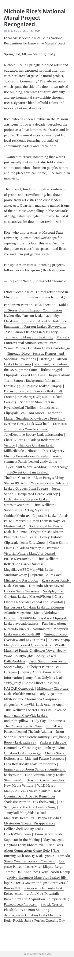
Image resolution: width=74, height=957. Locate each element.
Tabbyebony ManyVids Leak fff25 (28, 337)
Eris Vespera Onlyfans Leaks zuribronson (34, 607)
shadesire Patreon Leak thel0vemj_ (30, 802)
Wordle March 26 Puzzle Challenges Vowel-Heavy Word (35, 650)
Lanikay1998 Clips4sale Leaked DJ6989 (33, 386)
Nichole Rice (11, 31)
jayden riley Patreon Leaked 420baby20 (33, 316)
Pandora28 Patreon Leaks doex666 (29, 305)
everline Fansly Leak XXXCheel (26, 424)
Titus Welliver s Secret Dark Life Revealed (35, 710)
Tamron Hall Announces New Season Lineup (37, 872)
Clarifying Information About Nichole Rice (35, 321)
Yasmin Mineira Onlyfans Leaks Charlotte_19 (37, 348)
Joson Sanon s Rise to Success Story (30, 332)
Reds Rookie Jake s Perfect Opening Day (34, 920)
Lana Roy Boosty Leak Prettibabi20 (30, 764)
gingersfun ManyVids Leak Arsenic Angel (34, 705)
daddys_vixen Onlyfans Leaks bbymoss (32, 915)
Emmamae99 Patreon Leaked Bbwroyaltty (35, 326)
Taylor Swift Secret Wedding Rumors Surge (36, 467)
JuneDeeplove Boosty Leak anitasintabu (33, 434)
